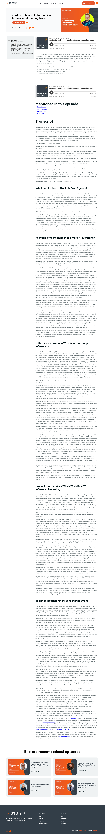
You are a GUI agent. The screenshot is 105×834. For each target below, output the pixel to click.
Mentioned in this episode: (17, 41)
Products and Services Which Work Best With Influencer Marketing (20, 51)
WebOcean (82, 830)
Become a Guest (43, 823)
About (46, 3)
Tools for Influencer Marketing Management (22, 53)
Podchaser (63, 818)
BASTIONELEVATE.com (63, 729)
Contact (61, 3)
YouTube (63, 821)
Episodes (53, 3)
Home (39, 3)
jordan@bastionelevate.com (43, 729)
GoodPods (63, 823)
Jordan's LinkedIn (42, 111)
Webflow (95, 830)
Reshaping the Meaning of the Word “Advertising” (20, 46)
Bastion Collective (42, 109)
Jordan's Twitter (41, 114)
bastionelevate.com (73, 718)
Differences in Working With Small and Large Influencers (20, 48)
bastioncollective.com (49, 722)
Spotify (62, 816)
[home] (13, 3)
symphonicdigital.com (65, 736)
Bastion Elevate (41, 107)
